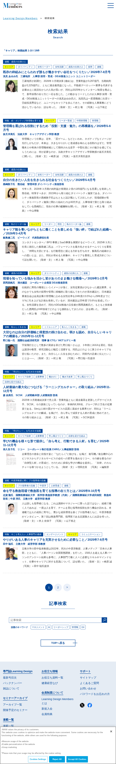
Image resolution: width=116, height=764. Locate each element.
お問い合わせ (88, 688)
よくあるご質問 (89, 683)
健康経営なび (50, 683)
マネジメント (38, 627)
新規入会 (47, 708)
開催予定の (15, 710)
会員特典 (47, 714)
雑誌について (11, 688)
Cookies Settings (38, 759)
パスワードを (95, 694)
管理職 (75, 627)
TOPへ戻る (58, 642)
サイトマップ (88, 677)
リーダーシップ (60, 627)
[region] (58, 745)
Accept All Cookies (77, 759)
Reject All (57, 759)
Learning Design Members (20, 18)
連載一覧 (8, 725)
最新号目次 (10, 677)
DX (83, 627)
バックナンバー (12, 683)
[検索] (104, 620)
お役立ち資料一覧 (52, 677)
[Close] (111, 731)
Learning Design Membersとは (57, 701)
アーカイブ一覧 (12, 704)
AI (49, 627)
